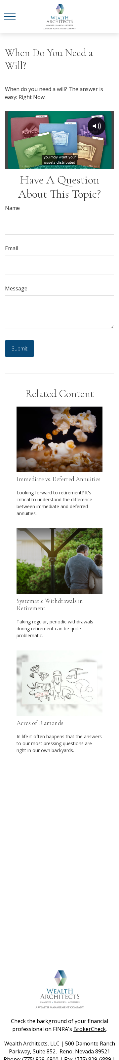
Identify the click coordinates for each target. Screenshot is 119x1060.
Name (12, 208)
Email (11, 248)
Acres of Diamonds (40, 723)
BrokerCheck (89, 1029)
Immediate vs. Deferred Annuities (58, 479)
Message (16, 288)
